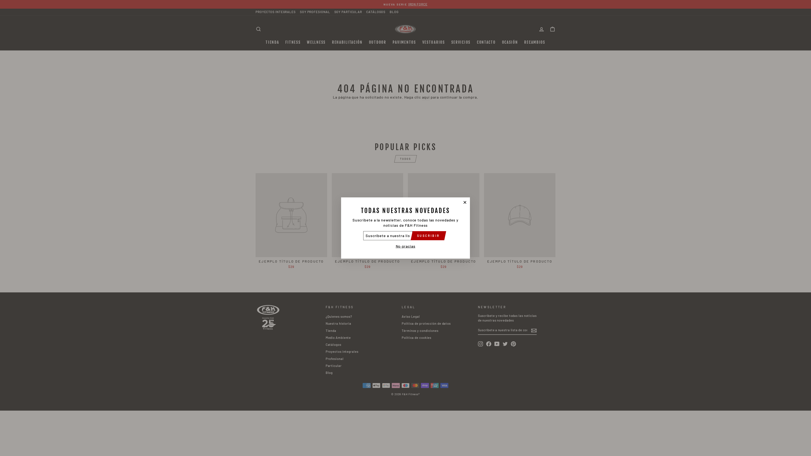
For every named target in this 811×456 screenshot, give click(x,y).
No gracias (405, 246)
